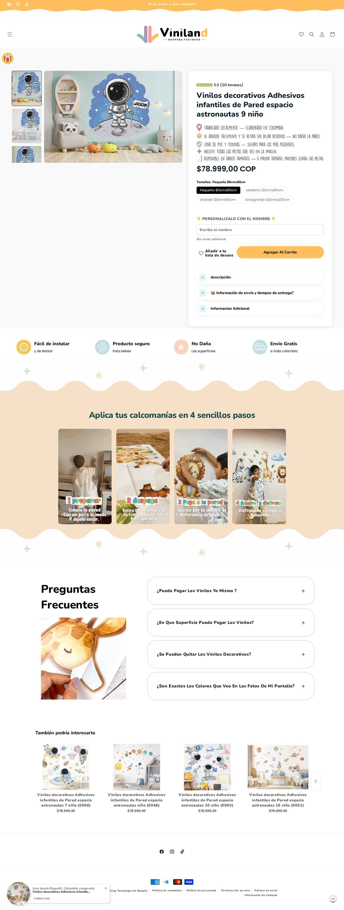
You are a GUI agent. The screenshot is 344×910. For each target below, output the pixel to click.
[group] (27, 88)
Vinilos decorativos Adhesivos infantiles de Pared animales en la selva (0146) (62, 892)
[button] (10, 34)
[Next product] (315, 781)
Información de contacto (261, 895)
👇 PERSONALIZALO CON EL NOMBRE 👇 (236, 218)
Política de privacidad (201, 890)
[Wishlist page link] (301, 34)
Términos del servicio (235, 890)
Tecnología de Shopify (132, 890)
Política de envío (266, 890)
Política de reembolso (167, 890)
